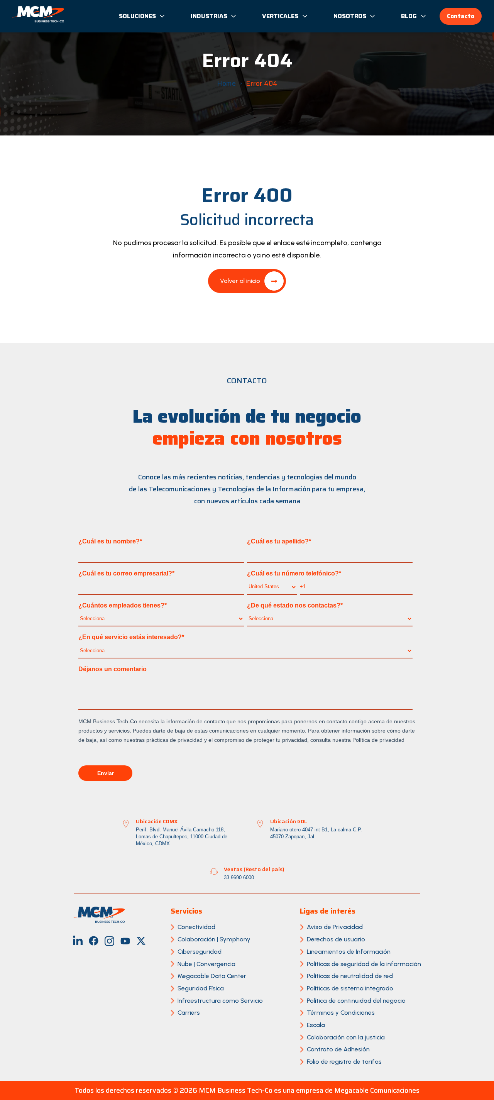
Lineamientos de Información (349, 951)
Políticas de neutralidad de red (350, 976)
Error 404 (261, 83)
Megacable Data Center (212, 976)
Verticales (280, 16)
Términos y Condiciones (341, 1012)
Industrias (209, 16)
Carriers (189, 1012)
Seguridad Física (201, 988)
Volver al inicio (240, 280)
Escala (316, 1025)
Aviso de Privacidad (335, 927)
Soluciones (137, 16)
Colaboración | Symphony (214, 939)
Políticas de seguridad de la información (364, 964)
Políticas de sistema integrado (350, 988)
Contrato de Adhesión (338, 1049)
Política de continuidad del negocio (356, 1000)
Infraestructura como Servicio (220, 1000)
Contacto (460, 16)
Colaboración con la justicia (346, 1037)
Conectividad (196, 927)
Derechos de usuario (336, 939)
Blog (409, 16)
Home (226, 83)
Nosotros (349, 16)
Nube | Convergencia (206, 964)
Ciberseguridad (200, 951)
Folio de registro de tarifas (344, 1061)
